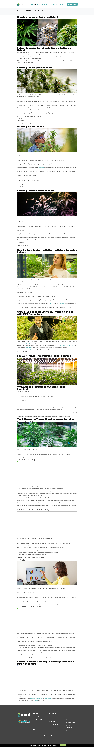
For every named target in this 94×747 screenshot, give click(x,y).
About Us (55, 4)
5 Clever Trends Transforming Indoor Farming (44, 356)
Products (32, 4)
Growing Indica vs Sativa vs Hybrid (37, 17)
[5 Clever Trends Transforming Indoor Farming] (47, 371)
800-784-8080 (67, 716)
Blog (51, 4)
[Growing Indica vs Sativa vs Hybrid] (47, 32)
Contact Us (61, 4)
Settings (63, 745)
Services (39, 4)
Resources (44, 4)
